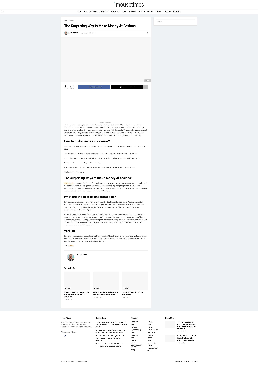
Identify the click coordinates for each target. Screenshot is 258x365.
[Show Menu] (2, 11)
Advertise (194, 361)
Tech (149, 340)
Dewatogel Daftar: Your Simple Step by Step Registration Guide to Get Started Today (76, 294)
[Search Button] (255, 11)
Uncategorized (152, 348)
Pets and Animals (153, 330)
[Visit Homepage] (129, 5)
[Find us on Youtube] (72, 336)
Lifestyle (141, 12)
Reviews (158, 12)
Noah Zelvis (74, 33)
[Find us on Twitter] (65, 336)
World (149, 351)
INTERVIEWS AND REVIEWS (171, 12)
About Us (186, 361)
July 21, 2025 (126, 297)
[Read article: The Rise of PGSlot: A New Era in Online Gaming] (135, 281)
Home (80, 12)
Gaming (124, 12)
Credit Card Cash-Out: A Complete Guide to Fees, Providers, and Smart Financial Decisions (110, 338)
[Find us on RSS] (75, 336)
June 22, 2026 (97, 297)
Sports (150, 12)
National (150, 322)
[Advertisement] (106, 106)
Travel (149, 345)
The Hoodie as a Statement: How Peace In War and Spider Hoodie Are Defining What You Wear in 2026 (111, 324)
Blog (132, 324)
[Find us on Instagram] (69, 336)
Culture (133, 332)
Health (133, 343)
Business (132, 12)
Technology (104, 12)
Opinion (150, 327)
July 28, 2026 (68, 299)
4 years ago (84, 33)
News (85, 12)
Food (132, 337)
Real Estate (115, 12)
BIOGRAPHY (93, 12)
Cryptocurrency (136, 330)
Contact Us (178, 361)
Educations (134, 335)
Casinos (71, 245)
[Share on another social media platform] (145, 87)
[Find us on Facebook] (61, 336)
